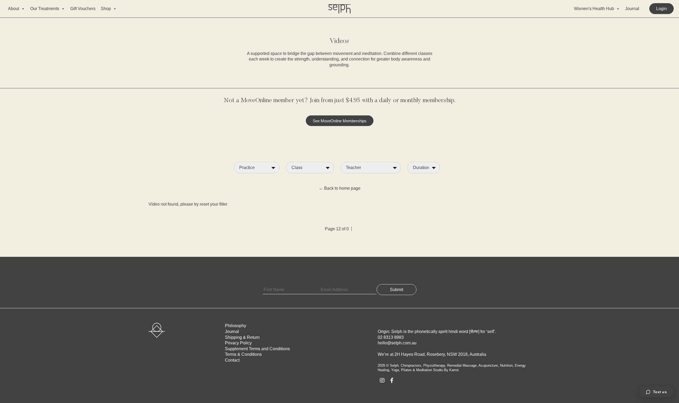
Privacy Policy (238, 343)
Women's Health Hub (594, 8)
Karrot (454, 370)
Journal (632, 8)
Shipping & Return (242, 337)
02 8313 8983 (391, 337)
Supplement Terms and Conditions (257, 348)
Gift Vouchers (82, 8)
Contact (232, 360)
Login (661, 8)
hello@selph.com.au (397, 343)
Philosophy (235, 325)
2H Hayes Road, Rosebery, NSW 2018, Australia (440, 354)
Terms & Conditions (243, 354)
